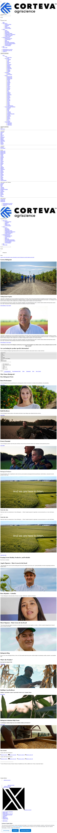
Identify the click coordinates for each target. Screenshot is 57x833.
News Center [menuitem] (5, 47)
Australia (8, 73)
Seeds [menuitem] (6, 40)
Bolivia (8, 108)
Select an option (3, 360)
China (8, 60)
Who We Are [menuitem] (5, 23)
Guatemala (9, 115)
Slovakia (8, 99)
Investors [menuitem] (7, 49)
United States (9, 124)
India (8, 61)
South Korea (9, 68)
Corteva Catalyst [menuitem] (8, 36)
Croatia (8, 80)
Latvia (8, 91)
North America (7, 121)
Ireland (8, 89)
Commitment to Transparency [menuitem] (10, 34)
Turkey (8, 103)
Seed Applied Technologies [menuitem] (10, 42)
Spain (8, 101)
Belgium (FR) (9, 76)
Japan (8, 63)
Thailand (8, 70)
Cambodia (9, 59)
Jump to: (1, 359)
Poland (8, 95)
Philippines (9, 67)
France (8, 85)
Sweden (8, 102)
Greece (8, 87)
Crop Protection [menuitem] (7, 39)
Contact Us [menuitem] (5, 51)
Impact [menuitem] (4, 29)
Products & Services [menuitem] (6, 37)
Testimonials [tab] (28, 371)
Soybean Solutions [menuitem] (8, 44)
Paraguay (8, 118)
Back (4, 22)
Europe (6, 75)
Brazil (8, 109)
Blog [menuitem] (3, 46)
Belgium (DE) (9, 78)
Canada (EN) (9, 122)
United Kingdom (10, 105)
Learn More (2, 384)
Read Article (2, 664)
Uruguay (8, 120)
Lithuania (8, 92)
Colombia (9, 111)
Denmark (8, 82)
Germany (8, 86)
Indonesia (9, 62)
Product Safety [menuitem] (7, 27)
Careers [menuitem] (7, 50)
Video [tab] (23, 371)
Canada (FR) (9, 123)
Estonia (8, 83)
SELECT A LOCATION (4, 53)
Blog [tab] (33, 371)
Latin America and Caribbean (10, 106)
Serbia (8, 98)
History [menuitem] (6, 26)
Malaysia (8, 65)
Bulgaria (8, 79)
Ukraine (8, 104)
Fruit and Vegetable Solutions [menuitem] (10, 43)
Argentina (9, 107)
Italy (8, 90)
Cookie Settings (6, 830)
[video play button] (0, 553)
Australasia (7, 72)
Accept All (15, 830)
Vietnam (8, 71)
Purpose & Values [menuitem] (8, 24)
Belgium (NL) (9, 77)
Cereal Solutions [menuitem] (8, 45)
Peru (8, 119)
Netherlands (9, 94)
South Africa (9, 57)
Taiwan (8, 69)
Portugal (8, 96)
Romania (8, 97)
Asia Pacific (7, 58)
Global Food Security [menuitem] (8, 35)
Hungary (8, 88)
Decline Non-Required (25, 830)
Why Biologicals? (6, 363)
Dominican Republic (10, 113)
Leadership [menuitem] (7, 25)
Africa (6, 56)
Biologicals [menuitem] (7, 41)
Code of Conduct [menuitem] (8, 28)
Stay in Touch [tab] (38, 371)
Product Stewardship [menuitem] (8, 33)
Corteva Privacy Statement (17, 826)
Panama (8, 117)
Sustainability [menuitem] (7, 32)
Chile (8, 110)
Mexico (8, 116)
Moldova (8, 93)
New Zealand (9, 74)
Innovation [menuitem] (7, 31)
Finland (8, 84)
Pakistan (8, 66)
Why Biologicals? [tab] (7, 371)
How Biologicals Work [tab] (16, 371)
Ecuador (8, 114)
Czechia (8, 81)
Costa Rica (9, 112)
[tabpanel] (28, 374)
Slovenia (8, 100)
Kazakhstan (9, 64)
